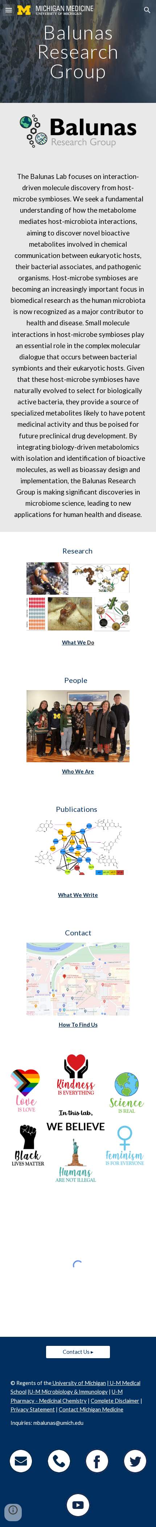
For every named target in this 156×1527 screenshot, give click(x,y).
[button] (8, 10)
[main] (78, 51)
